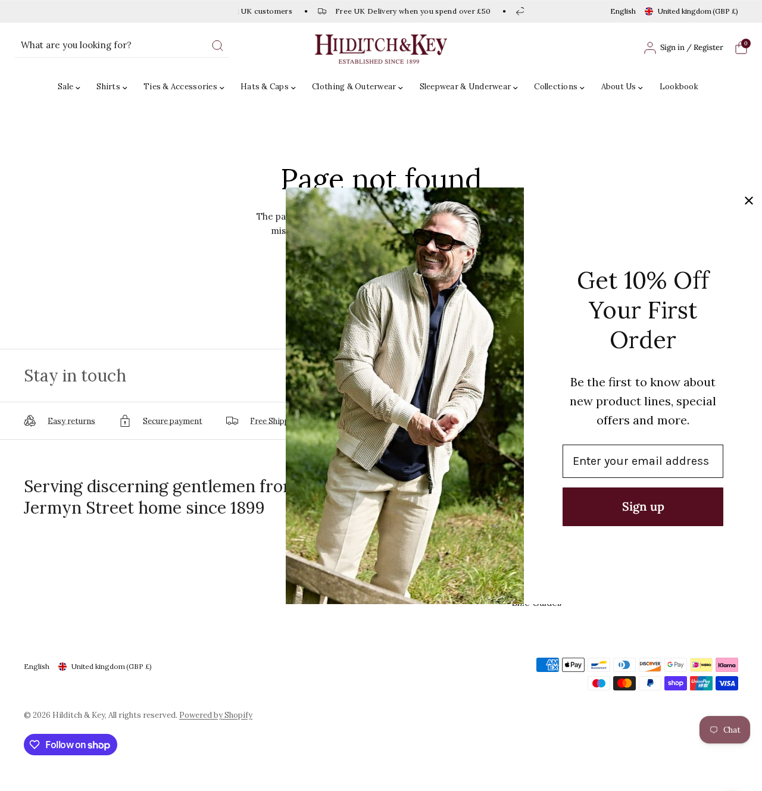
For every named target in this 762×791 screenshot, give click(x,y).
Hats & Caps (265, 87)
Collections (555, 87)
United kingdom (698, 11)
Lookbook (679, 87)
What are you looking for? (76, 45)
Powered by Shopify (215, 715)
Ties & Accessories (180, 87)
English (623, 11)
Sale (65, 87)
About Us (618, 87)
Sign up (643, 506)
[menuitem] (72, 87)
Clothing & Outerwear (354, 87)
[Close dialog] (749, 200)
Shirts (108, 87)
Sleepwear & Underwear (465, 87)
